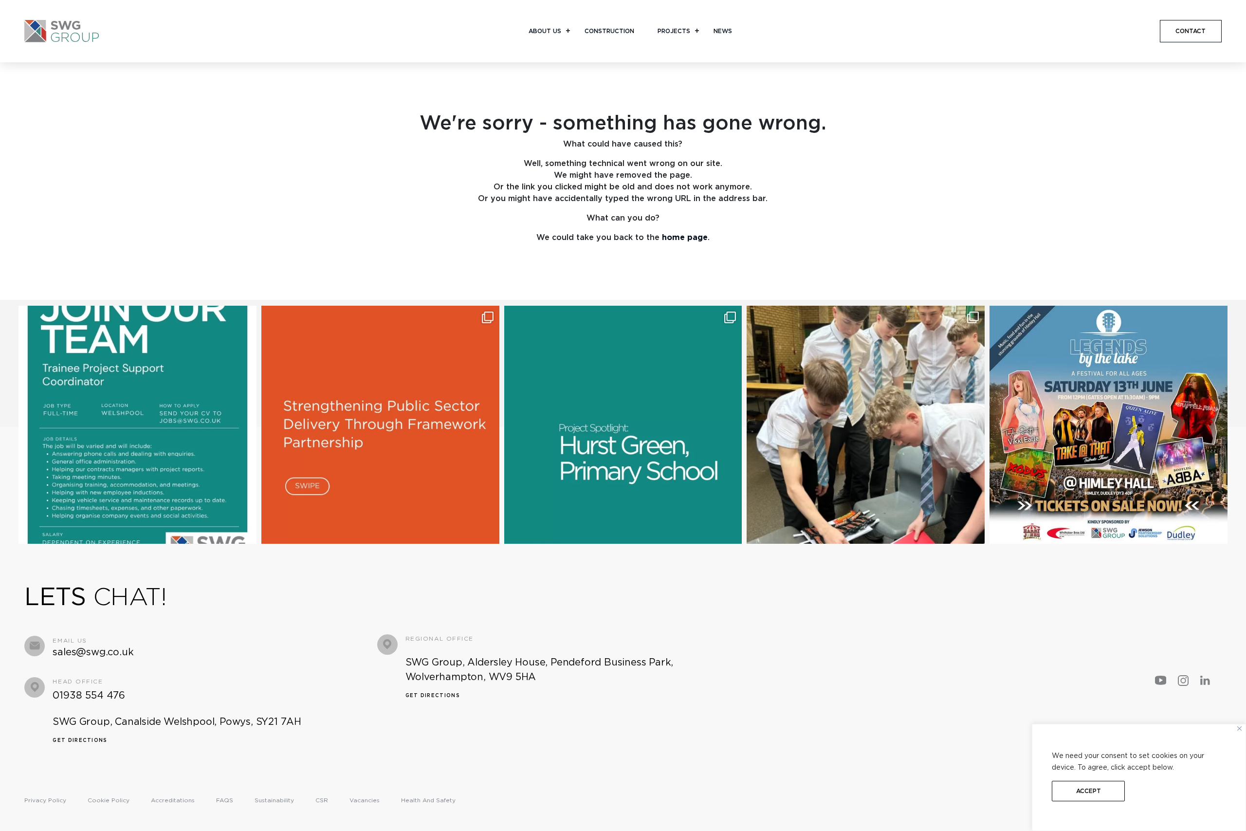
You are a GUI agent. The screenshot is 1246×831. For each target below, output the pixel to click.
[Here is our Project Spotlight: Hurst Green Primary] (623, 425)
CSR (321, 800)
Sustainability (274, 800)
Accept (1088, 790)
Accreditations (173, 800)
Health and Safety (428, 800)
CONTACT (1190, 31)
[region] (1139, 777)
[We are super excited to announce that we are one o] (1108, 425)
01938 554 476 (89, 695)
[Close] (1239, 728)
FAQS (224, 800)
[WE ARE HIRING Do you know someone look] (137, 425)
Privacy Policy (45, 800)
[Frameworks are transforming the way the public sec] (380, 425)
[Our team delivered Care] (866, 425)
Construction (609, 31)
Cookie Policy (108, 800)
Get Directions (80, 740)
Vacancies (364, 800)
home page (685, 237)
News (723, 31)
